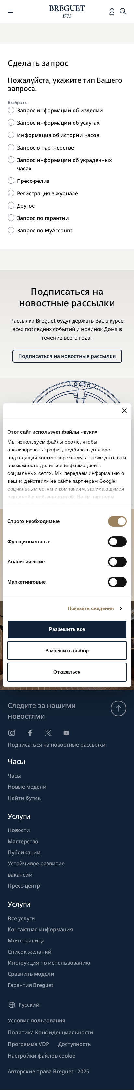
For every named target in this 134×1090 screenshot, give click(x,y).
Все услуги (21, 918)
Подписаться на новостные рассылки (67, 356)
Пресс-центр (24, 885)
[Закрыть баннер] (124, 410)
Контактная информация (40, 929)
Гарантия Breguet (30, 984)
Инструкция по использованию (49, 962)
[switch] (117, 541)
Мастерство (23, 841)
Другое (26, 205)
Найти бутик (24, 797)
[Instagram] (12, 733)
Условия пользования (36, 1020)
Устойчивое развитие (36, 863)
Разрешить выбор (67, 650)
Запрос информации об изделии (60, 110)
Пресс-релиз (33, 180)
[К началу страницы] (118, 708)
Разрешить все (67, 629)
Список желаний (30, 951)
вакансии (20, 874)
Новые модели (27, 786)
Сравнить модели (31, 973)
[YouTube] (66, 733)
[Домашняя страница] (67, 11)
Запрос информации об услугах (58, 122)
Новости (19, 830)
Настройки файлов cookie (41, 1055)
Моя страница (26, 940)
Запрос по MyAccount (44, 230)
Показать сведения (91, 608)
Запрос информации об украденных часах (64, 164)
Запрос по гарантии (43, 218)
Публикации (24, 852)
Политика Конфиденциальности (50, 1032)
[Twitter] (48, 733)
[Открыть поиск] (123, 11)
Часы (14, 775)
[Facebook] (30, 733)
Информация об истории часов (58, 135)
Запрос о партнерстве (45, 147)
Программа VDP (28, 1044)
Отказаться (67, 672)
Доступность (74, 1044)
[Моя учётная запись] (111, 11)
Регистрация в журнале (47, 193)
